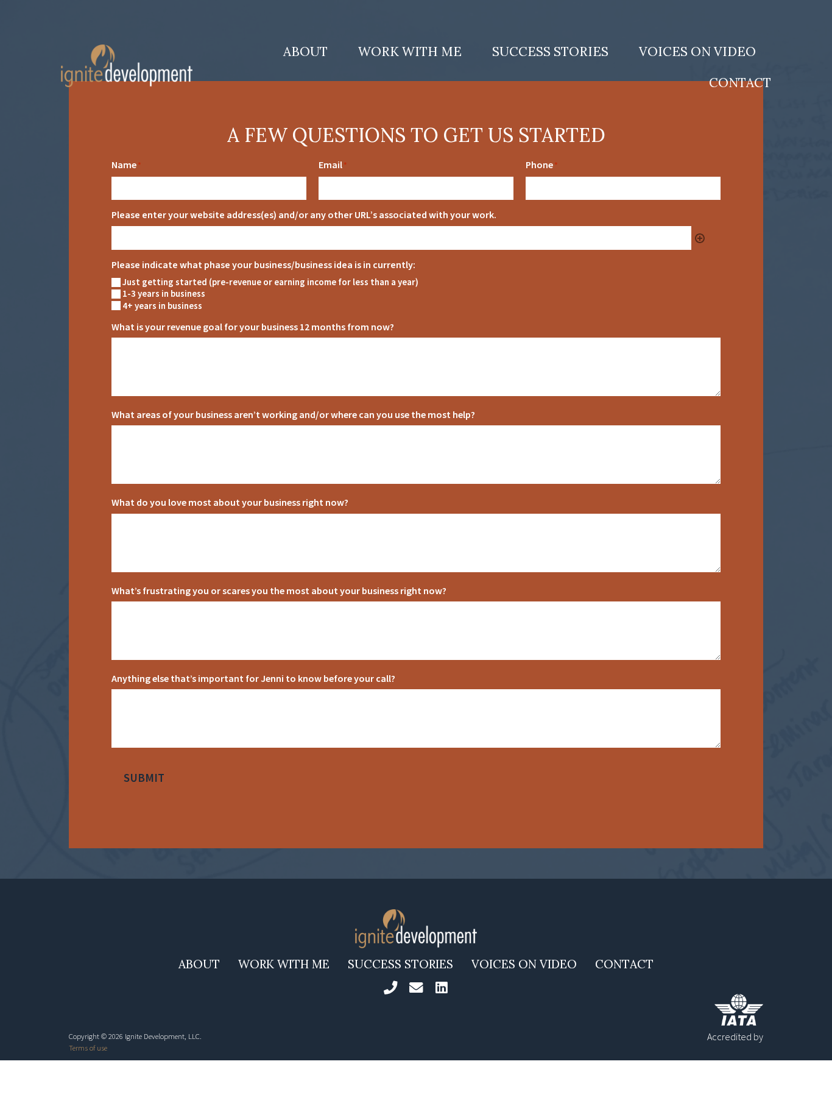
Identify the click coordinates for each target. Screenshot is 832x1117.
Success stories (550, 51)
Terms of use (88, 1047)
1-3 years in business (163, 293)
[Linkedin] (441, 988)
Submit (144, 777)
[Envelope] (416, 988)
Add (700, 238)
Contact (740, 82)
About (305, 51)
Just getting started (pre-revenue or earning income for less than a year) (270, 282)
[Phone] (390, 988)
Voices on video (697, 51)
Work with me (410, 51)
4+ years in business (162, 305)
